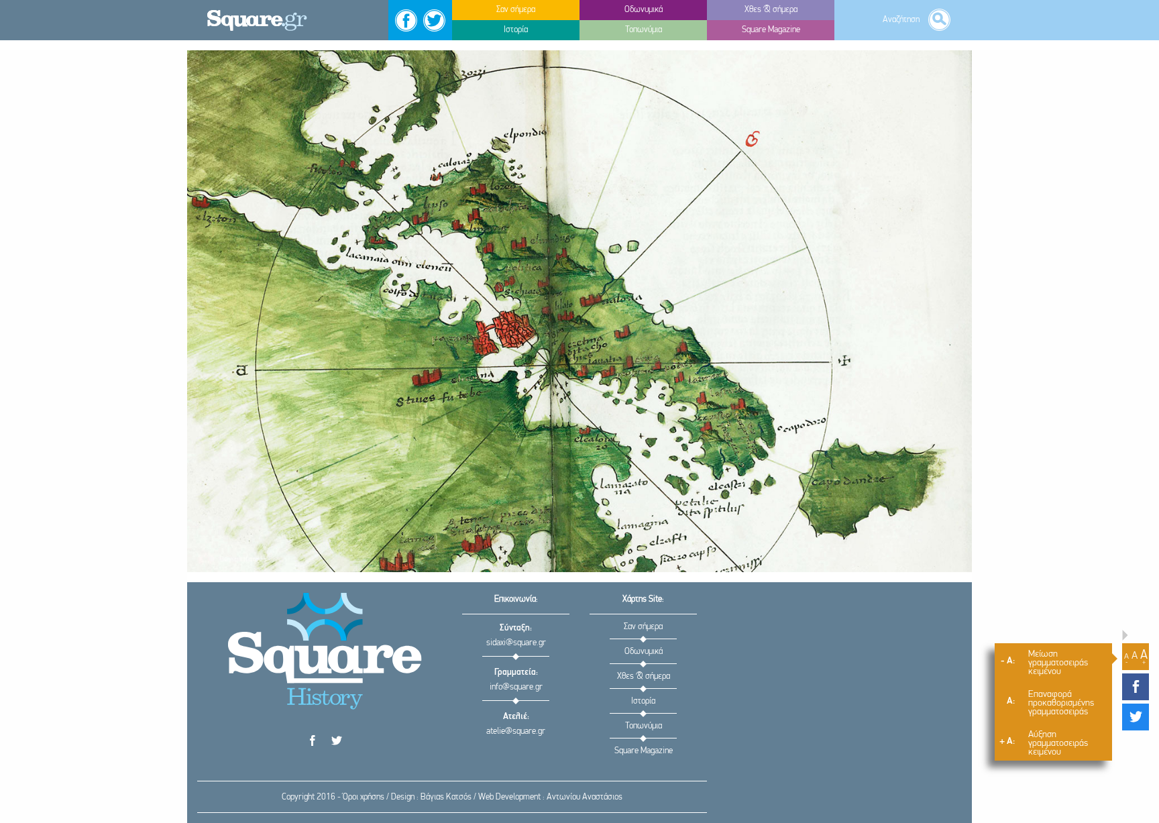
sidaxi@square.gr (516, 643)
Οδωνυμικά (643, 651)
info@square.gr (516, 687)
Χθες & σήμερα (643, 676)
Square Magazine (643, 751)
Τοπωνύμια (643, 726)
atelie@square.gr (515, 731)
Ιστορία (643, 701)
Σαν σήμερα (643, 626)
